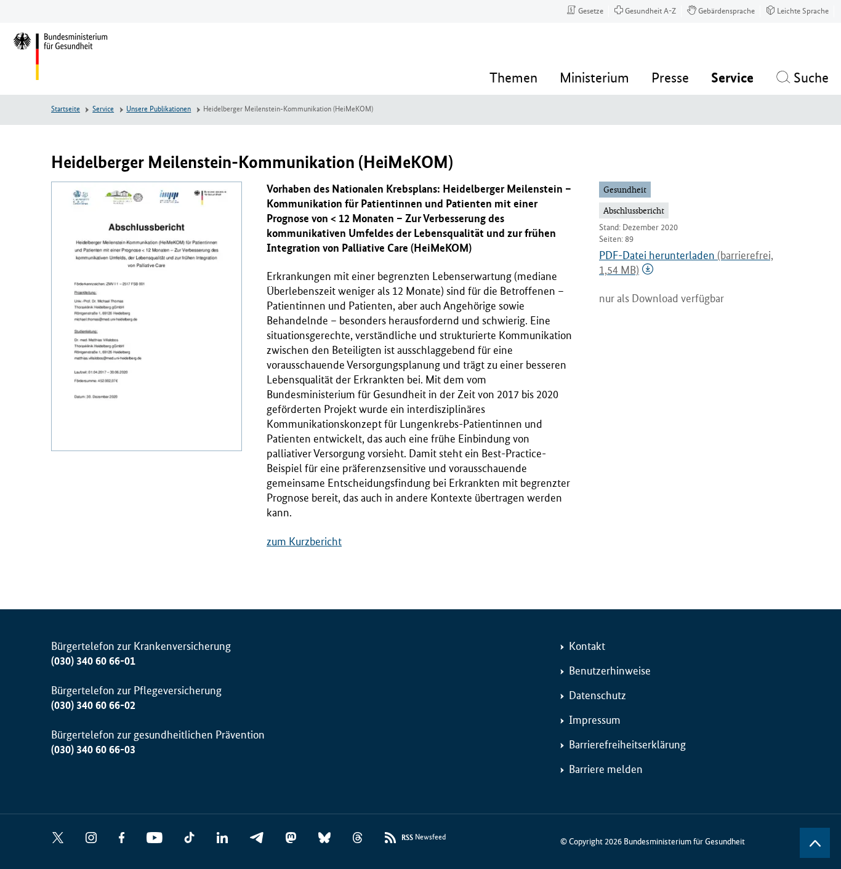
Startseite (65, 109)
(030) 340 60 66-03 (93, 749)
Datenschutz (597, 695)
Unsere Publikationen (158, 109)
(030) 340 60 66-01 (93, 661)
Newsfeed (423, 837)
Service (103, 109)
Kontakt (587, 646)
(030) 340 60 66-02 (93, 705)
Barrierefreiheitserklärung (627, 745)
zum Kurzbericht (304, 541)
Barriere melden (606, 769)
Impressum (595, 720)
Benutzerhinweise (610, 671)
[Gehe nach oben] (815, 843)
